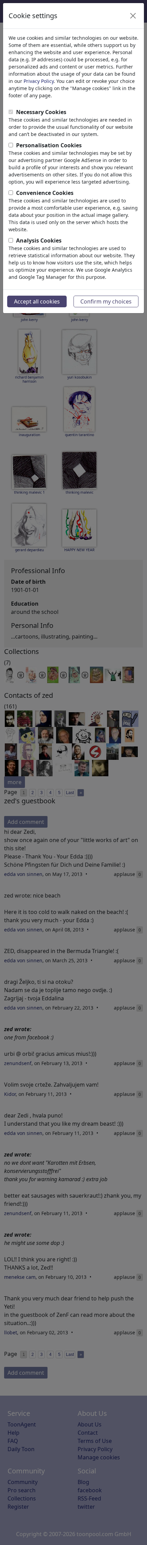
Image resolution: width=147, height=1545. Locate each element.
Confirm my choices (106, 301)
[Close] (133, 15)
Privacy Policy (39, 81)
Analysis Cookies (39, 240)
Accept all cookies (37, 301)
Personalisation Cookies (49, 145)
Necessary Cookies (41, 112)
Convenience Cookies (45, 193)
